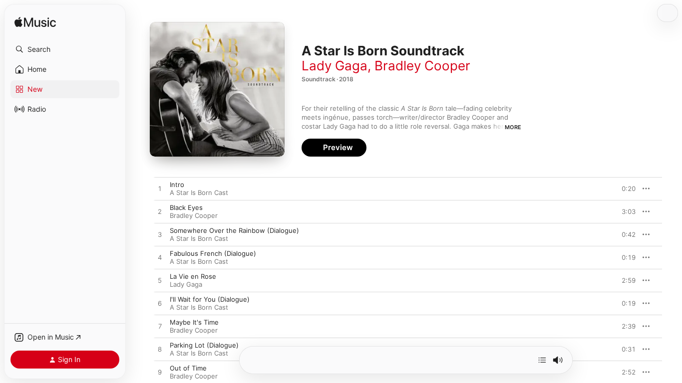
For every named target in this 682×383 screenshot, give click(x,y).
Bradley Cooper (422, 65)
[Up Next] (542, 360)
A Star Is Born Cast (199, 192)
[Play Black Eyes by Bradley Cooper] (160, 211)
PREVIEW (625, 189)
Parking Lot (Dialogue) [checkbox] (204, 345)
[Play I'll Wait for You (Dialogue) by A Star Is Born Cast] (160, 303)
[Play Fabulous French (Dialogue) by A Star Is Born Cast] (160, 257)
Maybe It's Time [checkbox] (194, 322)
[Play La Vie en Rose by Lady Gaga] (160, 280)
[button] (65, 49)
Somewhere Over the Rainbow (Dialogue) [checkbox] (234, 230)
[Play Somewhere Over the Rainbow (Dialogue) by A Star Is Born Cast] (160, 234)
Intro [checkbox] (177, 185)
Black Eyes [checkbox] (186, 207)
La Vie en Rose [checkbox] (193, 276)
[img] (35, 22)
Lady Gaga (334, 65)
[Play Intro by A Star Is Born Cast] (160, 189)
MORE (513, 127)
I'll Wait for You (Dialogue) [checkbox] (210, 299)
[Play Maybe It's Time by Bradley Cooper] (160, 326)
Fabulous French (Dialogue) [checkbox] (213, 253)
